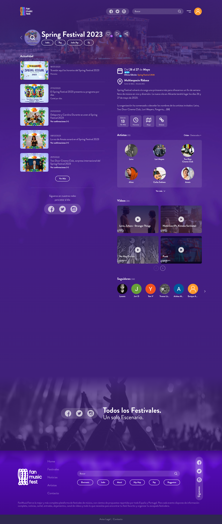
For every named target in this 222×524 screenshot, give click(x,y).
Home (51, 461)
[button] (108, 34)
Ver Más (62, 178)
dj (89, 42)
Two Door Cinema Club (187, 160)
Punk (165, 256)
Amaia (187, 182)
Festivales (53, 469)
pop (60, 42)
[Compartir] (126, 34)
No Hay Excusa (127, 256)
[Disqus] (111, 337)
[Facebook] (111, 11)
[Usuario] (198, 11)
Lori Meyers (159, 159)
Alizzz (131, 182)
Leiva (131, 159)
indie (47, 42)
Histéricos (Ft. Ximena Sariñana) (179, 226)
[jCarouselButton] (204, 291)
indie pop (74, 42)
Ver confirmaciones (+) (59, 121)
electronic (85, 482)
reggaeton (172, 482)
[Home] (26, 16)
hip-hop (137, 482)
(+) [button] (168, 109)
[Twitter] (117, 11)
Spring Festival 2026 (146, 74)
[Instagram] (124, 11)
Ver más (159, 191)
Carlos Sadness (159, 182)
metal (119, 482)
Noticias (52, 477)
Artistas (52, 485)
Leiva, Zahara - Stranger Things (135, 226)
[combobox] (196, 135)
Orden (186, 135)
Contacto (53, 493)
